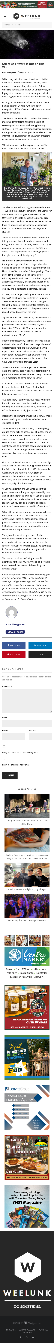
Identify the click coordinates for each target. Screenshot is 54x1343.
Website (32, 730)
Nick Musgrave (9, 72)
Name (5, 717)
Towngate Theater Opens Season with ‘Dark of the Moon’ (27, 822)
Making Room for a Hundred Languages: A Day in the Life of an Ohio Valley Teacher (27, 857)
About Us (27, 1332)
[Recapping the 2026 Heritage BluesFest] (27, 906)
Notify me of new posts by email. (16, 765)
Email (5, 730)
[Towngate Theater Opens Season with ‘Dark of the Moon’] (27, 806)
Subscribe (10, 1330)
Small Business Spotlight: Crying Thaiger (27, 889)
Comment (7, 686)
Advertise (43, 1330)
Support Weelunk (27, 1330)
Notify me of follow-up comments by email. (20, 752)
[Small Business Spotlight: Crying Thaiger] (27, 875)
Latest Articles (27, 788)
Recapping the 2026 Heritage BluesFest (27, 920)
